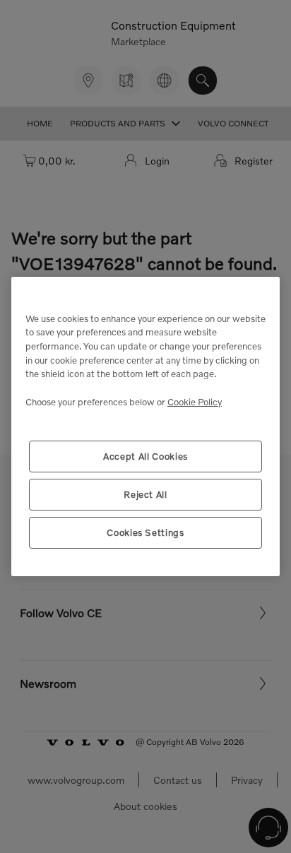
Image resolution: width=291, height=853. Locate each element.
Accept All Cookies (145, 456)
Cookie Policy (194, 401)
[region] (145, 427)
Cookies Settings (145, 532)
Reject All (145, 494)
